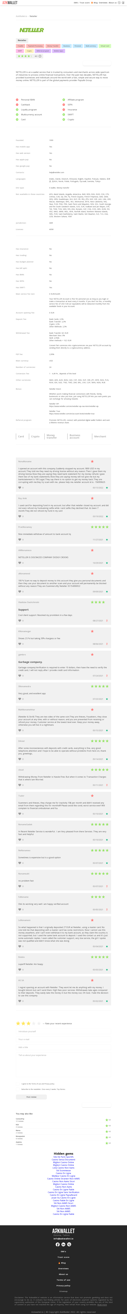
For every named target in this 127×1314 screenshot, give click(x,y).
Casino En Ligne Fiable (63, 1189)
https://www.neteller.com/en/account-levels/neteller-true (72, 413)
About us (63, 1274)
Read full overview (32, 63)
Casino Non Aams (63, 1186)
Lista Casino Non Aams (63, 1167)
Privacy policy (63, 1285)
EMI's (76, 2)
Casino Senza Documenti (63, 1159)
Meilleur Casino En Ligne (63, 1176)
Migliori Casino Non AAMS (63, 1206)
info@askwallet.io (64, 1238)
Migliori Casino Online (63, 1162)
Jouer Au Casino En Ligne (64, 1197)
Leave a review (96, 1105)
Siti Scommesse (63, 1170)
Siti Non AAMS (63, 1208)
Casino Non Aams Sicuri (63, 1181)
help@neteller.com (56, 172)
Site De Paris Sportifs (63, 1157)
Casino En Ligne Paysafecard (63, 1195)
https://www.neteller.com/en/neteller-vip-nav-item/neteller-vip (73, 406)
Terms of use (63, 1280)
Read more (102, 1304)
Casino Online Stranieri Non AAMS (63, 1178)
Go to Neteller (97, 63)
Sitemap (63, 1291)
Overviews (63, 1268)
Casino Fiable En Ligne (63, 1200)
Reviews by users (65, 63)
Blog (96, 2)
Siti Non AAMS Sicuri (63, 1203)
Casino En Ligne (63, 1173)
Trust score (84, 2)
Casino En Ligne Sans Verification (63, 1192)
